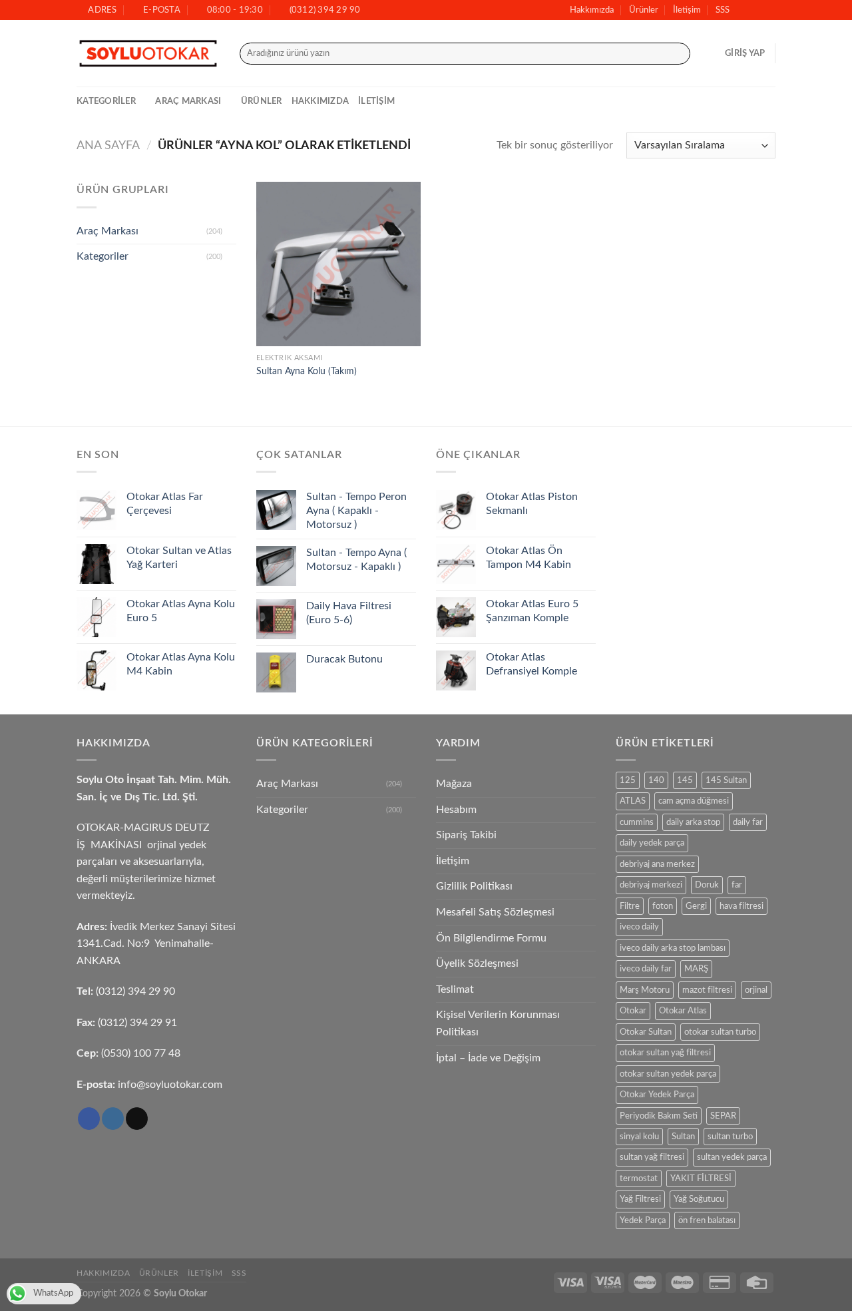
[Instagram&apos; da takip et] (756, 10)
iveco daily (639, 927)
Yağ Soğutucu (699, 1199)
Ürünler (643, 10)
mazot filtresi (707, 990)
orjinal (756, 990)
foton (662, 906)
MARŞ (696, 969)
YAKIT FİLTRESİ (701, 1178)
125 (628, 780)
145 (685, 780)
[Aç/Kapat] (231, 231)
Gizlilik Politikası (474, 886)
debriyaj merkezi (651, 885)
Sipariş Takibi (466, 835)
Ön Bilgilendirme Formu (491, 938)
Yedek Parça (643, 1220)
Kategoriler (106, 101)
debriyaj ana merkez (657, 864)
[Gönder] (677, 54)
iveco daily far (646, 969)
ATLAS (633, 801)
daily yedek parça (652, 843)
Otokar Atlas (683, 1011)
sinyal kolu (639, 1137)
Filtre (630, 906)
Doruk (707, 885)
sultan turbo (730, 1137)
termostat (639, 1178)
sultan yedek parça (732, 1157)
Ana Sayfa (108, 145)
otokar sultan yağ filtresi (665, 1053)
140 (656, 780)
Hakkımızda (592, 10)
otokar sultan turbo (720, 1032)
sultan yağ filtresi (652, 1157)
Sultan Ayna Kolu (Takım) (306, 371)
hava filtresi (741, 906)
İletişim (687, 10)
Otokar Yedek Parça (657, 1095)
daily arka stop (693, 822)
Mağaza (454, 783)
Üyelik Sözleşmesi (477, 963)
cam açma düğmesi (693, 801)
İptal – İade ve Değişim (488, 1058)
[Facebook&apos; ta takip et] (743, 10)
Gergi (696, 906)
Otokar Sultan (646, 1032)
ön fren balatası (707, 1220)
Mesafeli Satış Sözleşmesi (495, 912)
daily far (748, 822)
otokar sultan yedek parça (668, 1074)
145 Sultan (726, 780)
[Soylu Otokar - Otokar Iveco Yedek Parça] (148, 53)
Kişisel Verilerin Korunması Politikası (498, 1023)
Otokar (633, 1011)
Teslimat (455, 989)
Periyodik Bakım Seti (659, 1116)
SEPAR (723, 1116)
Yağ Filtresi (640, 1199)
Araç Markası (188, 101)
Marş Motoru (645, 990)
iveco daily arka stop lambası (673, 948)
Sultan (683, 1137)
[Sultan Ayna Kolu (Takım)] (338, 264)
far (737, 885)
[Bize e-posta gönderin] (769, 10)
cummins (637, 822)
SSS (723, 10)
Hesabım (456, 809)
